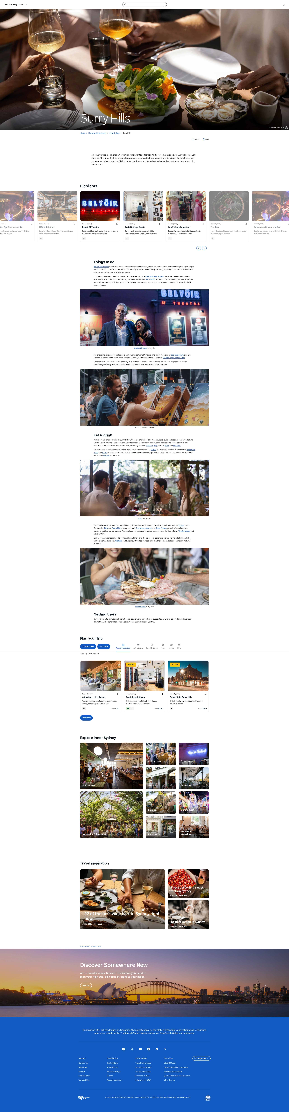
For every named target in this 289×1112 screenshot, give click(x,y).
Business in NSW (142, 1076)
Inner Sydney (115, 133)
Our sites (168, 1058)
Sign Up (86, 985)
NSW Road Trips (113, 1072)
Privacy (81, 1072)
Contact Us (83, 1063)
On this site (112, 1058)
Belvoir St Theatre (140, 348)
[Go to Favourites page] (283, 4)
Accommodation (85, 946)
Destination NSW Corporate (176, 1067)
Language (201, 1058)
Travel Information (143, 1063)
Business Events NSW (173, 1072)
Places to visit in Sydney (97, 133)
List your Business (143, 1072)
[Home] (16, 5)
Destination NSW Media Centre (177, 1076)
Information (141, 1058)
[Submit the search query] (125, 4)
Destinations (112, 1063)
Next (204, 248)
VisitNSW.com (170, 1063)
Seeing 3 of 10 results (90, 654)
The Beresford (140, 607)
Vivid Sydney (169, 1080)
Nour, (140, 518)
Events (99, 946)
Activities (93, 946)
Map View (89, 646)
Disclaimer (83, 1067)
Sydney (81, 1058)
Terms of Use (84, 1080)
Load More (86, 718)
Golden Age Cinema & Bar (174, 358)
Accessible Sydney (143, 1067)
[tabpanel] (144, 65)
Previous (198, 248)
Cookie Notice (84, 1076)
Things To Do (112, 1067)
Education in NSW (143, 1080)
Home (83, 133)
